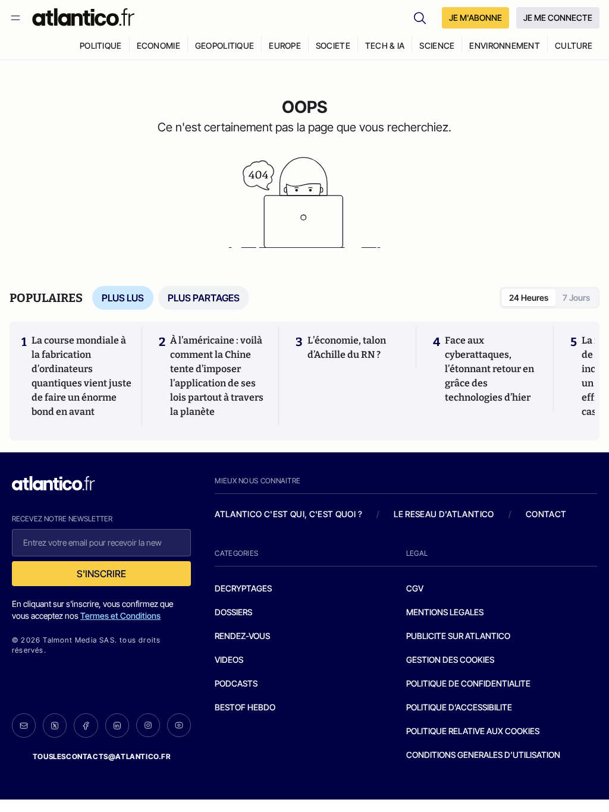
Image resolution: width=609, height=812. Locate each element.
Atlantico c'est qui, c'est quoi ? (288, 514)
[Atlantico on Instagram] (148, 725)
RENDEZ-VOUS (242, 636)
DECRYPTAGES (243, 588)
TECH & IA (385, 45)
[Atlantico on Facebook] (86, 725)
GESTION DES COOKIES (450, 659)
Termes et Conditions (120, 615)
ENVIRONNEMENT (504, 45)
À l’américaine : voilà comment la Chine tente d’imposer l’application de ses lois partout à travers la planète (216, 376)
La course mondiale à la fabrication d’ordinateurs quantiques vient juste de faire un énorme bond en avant (81, 376)
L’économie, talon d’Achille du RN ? (346, 347)
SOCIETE (333, 45)
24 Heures (528, 297)
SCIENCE (436, 45)
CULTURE (573, 45)
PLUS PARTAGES (204, 298)
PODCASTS (236, 683)
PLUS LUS (123, 298)
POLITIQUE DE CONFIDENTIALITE (468, 683)
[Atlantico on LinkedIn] (117, 725)
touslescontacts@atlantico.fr (102, 756)
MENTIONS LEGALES (445, 612)
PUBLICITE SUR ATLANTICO (458, 636)
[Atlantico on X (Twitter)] (55, 725)
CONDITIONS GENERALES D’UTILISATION (483, 755)
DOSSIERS (233, 612)
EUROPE (285, 45)
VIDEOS (229, 659)
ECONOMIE (158, 45)
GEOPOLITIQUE (224, 45)
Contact (546, 514)
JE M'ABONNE (475, 17)
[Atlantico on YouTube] (179, 725)
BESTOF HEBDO (245, 707)
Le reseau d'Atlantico (444, 514)
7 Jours (576, 297)
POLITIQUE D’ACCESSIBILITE (459, 707)
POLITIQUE (101, 45)
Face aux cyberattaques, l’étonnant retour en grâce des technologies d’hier (489, 369)
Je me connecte (557, 17)
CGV (414, 588)
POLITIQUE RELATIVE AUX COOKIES (472, 731)
